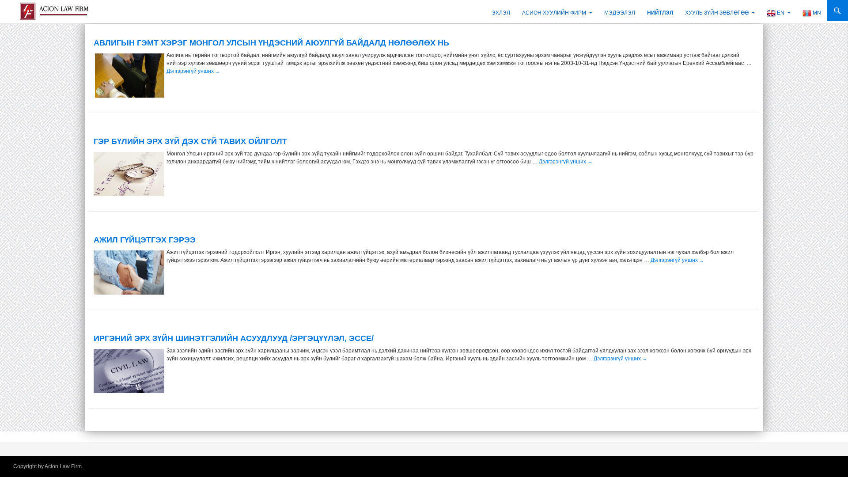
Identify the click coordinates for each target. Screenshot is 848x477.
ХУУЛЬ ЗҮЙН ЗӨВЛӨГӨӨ (717, 13)
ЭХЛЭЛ (501, 13)
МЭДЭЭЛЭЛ (619, 13)
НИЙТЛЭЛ (660, 13)
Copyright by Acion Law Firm (47, 466)
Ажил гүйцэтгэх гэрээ (145, 239)
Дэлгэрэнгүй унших (193, 71)
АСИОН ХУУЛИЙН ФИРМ (554, 13)
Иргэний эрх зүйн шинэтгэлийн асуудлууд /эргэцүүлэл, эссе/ (234, 338)
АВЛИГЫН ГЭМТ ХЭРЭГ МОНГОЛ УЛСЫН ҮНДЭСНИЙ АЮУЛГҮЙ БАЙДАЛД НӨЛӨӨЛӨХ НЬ (271, 42)
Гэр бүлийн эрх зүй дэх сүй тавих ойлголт (190, 141)
